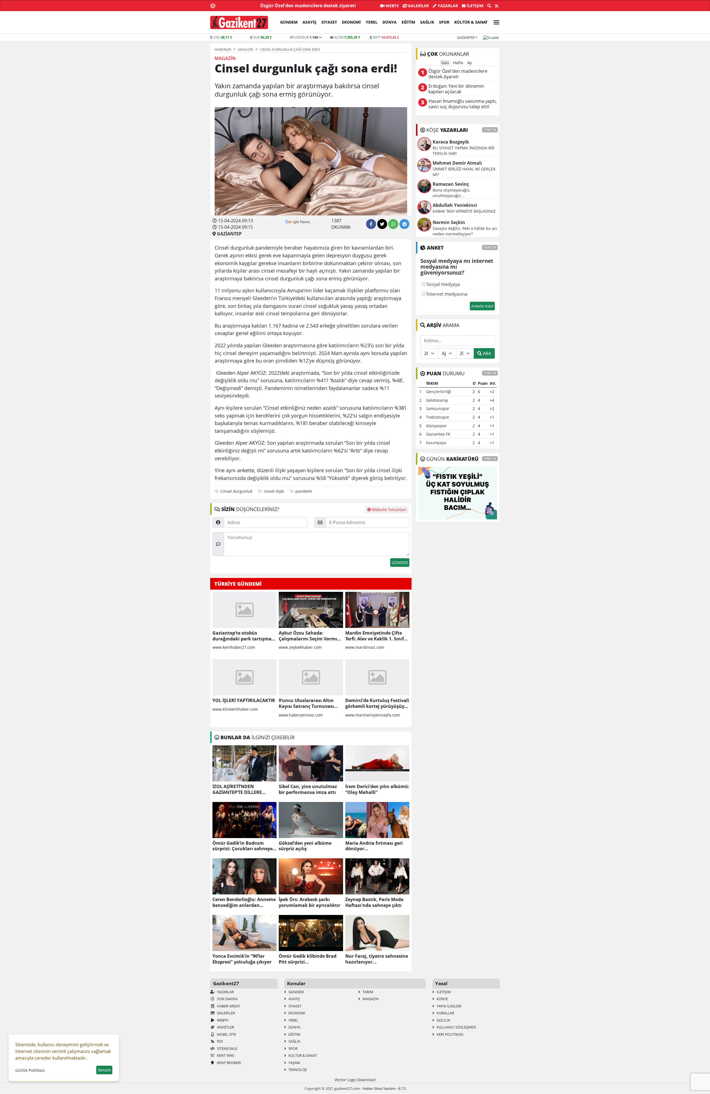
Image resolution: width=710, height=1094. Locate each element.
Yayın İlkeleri (449, 1006)
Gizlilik (443, 1020)
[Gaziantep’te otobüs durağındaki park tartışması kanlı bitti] (244, 610)
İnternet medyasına (446, 294)
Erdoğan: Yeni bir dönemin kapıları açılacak (456, 89)
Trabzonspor (437, 417)
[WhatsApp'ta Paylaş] (393, 224)
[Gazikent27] (239, 22)
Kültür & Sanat (471, 22)
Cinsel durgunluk (236, 491)
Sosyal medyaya (442, 284)
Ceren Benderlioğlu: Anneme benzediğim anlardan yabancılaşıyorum (244, 902)
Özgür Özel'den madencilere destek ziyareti (308, 5)
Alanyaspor (436, 425)
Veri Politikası (449, 1034)
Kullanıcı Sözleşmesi (456, 1027)
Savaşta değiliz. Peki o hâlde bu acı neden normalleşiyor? (465, 231)
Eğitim (408, 22)
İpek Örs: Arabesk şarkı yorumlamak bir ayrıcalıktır (309, 902)
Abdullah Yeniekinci (455, 205)
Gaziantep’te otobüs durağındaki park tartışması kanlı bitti (243, 636)
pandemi (303, 491)
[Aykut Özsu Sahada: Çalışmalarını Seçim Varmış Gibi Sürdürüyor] (311, 610)
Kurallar (445, 1012)
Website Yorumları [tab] (388, 509)
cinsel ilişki (274, 491)
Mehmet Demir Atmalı (457, 163)
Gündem (289, 22)
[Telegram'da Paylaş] (404, 224)
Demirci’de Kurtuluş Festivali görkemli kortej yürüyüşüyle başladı (377, 703)
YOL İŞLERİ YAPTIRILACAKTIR (243, 700)
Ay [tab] (469, 62)
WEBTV (391, 5)
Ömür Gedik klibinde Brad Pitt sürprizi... (307, 959)
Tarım (367, 991)
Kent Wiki (225, 1055)
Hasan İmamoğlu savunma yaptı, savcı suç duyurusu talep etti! (462, 104)
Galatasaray (437, 400)
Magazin (370, 998)
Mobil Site (226, 1034)
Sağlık (427, 22)
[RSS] (497, 6)
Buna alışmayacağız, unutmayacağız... (451, 192)
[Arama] (489, 6)
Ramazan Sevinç (451, 184)
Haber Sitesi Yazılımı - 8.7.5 (384, 1088)
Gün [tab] (445, 62)
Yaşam (294, 1062)
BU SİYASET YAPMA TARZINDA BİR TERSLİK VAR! (464, 150)
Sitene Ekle (226, 1048)
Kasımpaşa (436, 442)
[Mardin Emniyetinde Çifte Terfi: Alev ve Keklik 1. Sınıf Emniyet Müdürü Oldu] (377, 610)
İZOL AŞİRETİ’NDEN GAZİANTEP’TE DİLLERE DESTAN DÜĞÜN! (237, 789)
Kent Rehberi (228, 1062)
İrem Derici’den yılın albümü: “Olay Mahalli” (377, 789)
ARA (486, 353)
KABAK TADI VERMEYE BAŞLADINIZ (464, 211)
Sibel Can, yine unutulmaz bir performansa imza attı (308, 789)
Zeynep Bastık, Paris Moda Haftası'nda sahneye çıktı (374, 902)
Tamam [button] (104, 1070)
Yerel (371, 22)
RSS (219, 1041)
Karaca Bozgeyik (451, 142)
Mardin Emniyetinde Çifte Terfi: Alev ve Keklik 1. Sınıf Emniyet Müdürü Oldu (374, 636)
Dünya (389, 22)
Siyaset (329, 22)
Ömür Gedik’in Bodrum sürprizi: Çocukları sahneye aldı (242, 846)
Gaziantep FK (438, 434)
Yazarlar (447, 5)
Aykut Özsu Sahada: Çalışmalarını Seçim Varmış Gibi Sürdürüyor (309, 636)
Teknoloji (297, 1069)
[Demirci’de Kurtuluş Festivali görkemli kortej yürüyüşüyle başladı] (377, 677)
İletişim (474, 5)
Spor (444, 22)
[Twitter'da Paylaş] (382, 224)
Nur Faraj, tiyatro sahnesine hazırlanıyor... (376, 959)
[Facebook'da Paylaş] (371, 224)
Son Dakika (227, 998)
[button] (494, 21)
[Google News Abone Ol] (297, 221)
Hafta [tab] (458, 62)
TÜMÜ (488, 130)
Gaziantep (466, 37)
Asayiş (309, 22)
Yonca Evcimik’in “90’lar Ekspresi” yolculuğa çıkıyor (242, 959)
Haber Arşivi (228, 1006)
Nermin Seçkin (449, 222)
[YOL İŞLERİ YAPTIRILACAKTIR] (244, 677)
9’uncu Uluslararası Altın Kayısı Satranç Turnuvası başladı (306, 703)
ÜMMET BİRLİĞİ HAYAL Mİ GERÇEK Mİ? (464, 171)
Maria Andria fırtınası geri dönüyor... (374, 846)
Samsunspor (437, 408)
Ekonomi (351, 22)
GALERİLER (418, 5)
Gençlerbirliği (438, 391)
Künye (442, 998)
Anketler (225, 1027)
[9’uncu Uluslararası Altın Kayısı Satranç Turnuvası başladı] (311, 677)
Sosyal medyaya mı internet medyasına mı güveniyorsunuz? (456, 267)
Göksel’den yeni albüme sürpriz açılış (305, 846)
